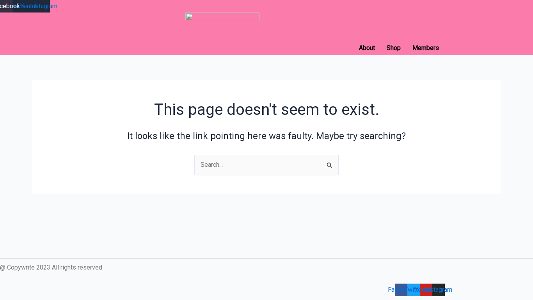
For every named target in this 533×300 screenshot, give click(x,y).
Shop (394, 48)
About (367, 48)
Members (425, 48)
